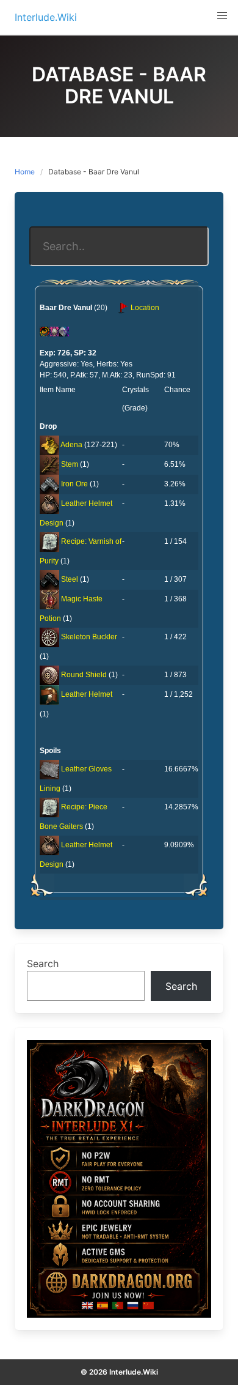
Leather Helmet (86, 694)
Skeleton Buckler (89, 637)
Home (25, 171)
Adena (71, 444)
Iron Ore (74, 484)
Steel (69, 579)
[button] (222, 16)
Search (43, 963)
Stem (69, 464)
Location (144, 307)
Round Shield (84, 674)
